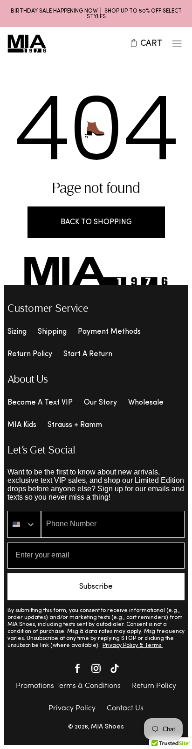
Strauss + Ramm (75, 425)
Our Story (100, 402)
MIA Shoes (107, 726)
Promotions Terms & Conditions (68, 686)
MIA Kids (21, 425)
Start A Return (87, 354)
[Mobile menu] (177, 43)
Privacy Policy (72, 708)
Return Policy (29, 354)
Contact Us (125, 708)
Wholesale (146, 402)
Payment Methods (109, 332)
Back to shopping (96, 222)
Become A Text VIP (40, 402)
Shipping (52, 332)
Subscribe (96, 587)
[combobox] (24, 524)
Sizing (17, 332)
